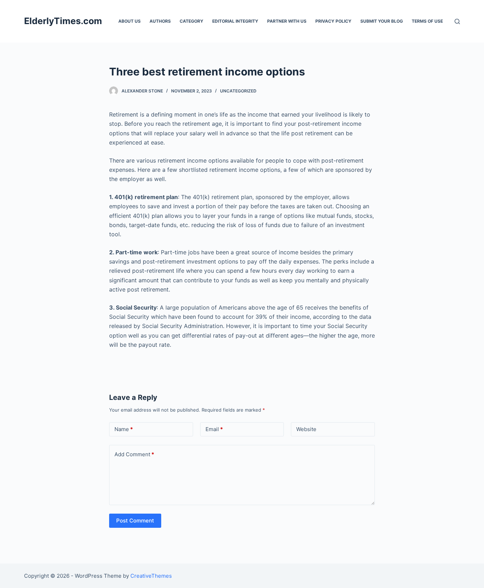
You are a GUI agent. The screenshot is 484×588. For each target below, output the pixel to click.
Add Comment (134, 454)
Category (191, 21)
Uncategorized (238, 91)
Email (214, 429)
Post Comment (135, 520)
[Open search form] (457, 21)
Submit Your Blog (381, 21)
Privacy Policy (333, 21)
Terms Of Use (427, 21)
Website (306, 429)
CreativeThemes (151, 575)
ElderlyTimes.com (63, 21)
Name (123, 429)
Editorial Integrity (235, 21)
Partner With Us (286, 21)
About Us (129, 21)
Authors (160, 21)
